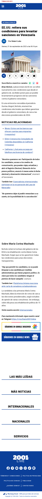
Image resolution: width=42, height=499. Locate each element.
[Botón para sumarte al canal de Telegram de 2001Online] (33, 83)
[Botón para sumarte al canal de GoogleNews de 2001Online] (21, 337)
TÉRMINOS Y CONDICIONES (10, 476)
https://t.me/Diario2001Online (24, 319)
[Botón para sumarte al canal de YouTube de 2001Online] (37, 83)
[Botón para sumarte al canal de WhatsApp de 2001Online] (30, 83)
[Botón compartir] (4, 76)
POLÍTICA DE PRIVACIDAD (32, 476)
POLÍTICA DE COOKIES (12, 481)
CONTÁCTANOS (28, 485)
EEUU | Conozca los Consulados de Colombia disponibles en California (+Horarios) (19, 142)
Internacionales (8, 22)
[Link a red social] (8, 468)
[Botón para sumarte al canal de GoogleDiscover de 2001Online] (21, 326)
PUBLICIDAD (27, 481)
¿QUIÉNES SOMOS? (13, 485)
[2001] (21, 6)
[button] (10, 76)
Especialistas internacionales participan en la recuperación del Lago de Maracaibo (20, 185)
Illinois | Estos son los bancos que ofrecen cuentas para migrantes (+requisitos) (18, 131)
